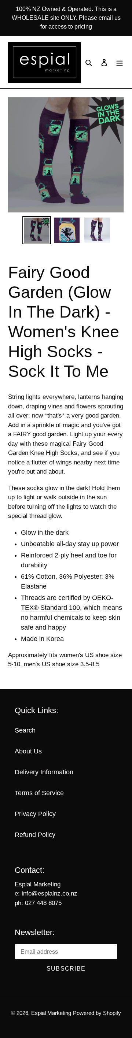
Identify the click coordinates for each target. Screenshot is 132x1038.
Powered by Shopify (97, 1013)
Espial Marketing (51, 1013)
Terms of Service (39, 793)
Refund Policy (35, 834)
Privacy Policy (35, 814)
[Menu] (119, 62)
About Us (28, 751)
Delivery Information (44, 772)
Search (25, 730)
